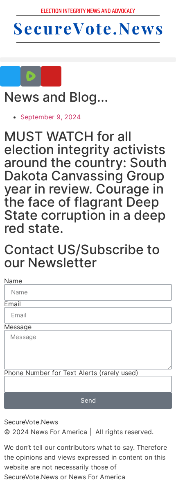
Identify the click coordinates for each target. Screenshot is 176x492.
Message (18, 326)
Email (12, 304)
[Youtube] (51, 76)
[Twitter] (10, 76)
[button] (88, 59)
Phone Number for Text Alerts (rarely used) (71, 372)
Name (13, 281)
